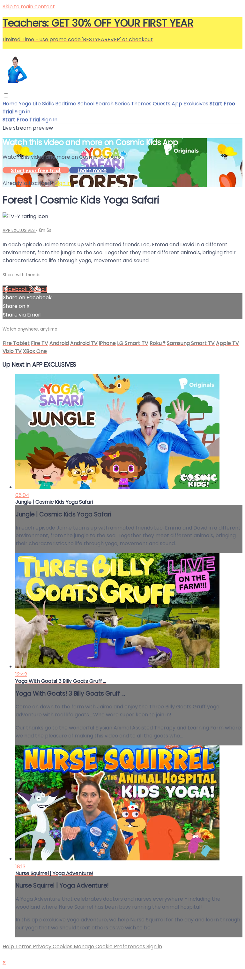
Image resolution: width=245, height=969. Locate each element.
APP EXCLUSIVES (19, 230)
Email (40, 289)
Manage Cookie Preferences (110, 946)
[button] (6, 95)
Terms (24, 946)
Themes (141, 103)
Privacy (43, 946)
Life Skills (44, 103)
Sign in (22, 111)
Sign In (49, 119)
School (87, 103)
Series (122, 103)
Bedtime (66, 103)
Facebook (16, 289)
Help (9, 946)
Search (105, 103)
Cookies (63, 946)
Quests (161, 103)
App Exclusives (190, 103)
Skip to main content (29, 6)
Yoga (26, 103)
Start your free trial (36, 170)
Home (11, 103)
